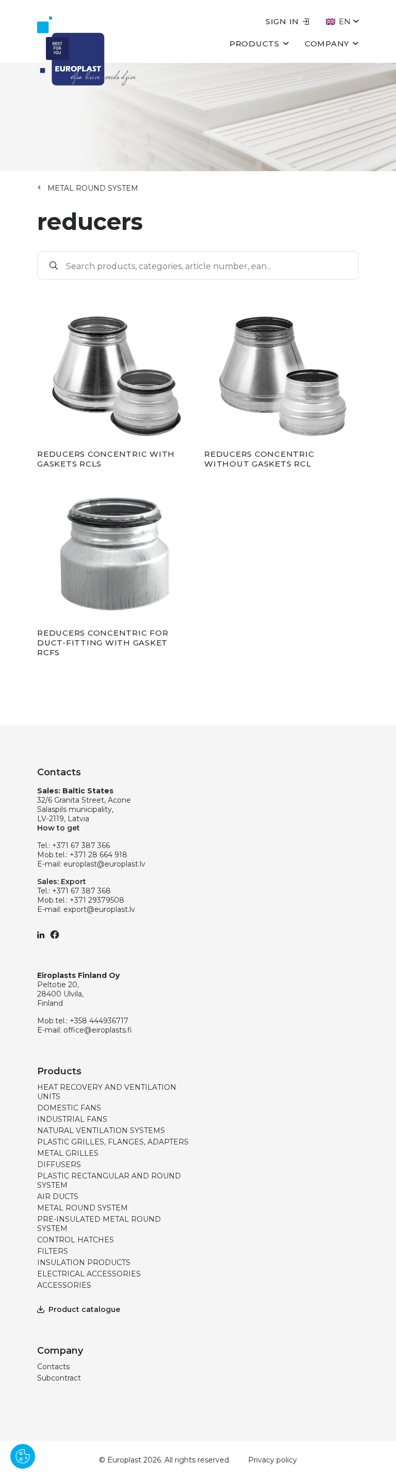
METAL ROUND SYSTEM (92, 188)
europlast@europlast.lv (104, 864)
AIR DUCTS (57, 1196)
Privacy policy (272, 1460)
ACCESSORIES (64, 1285)
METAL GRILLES (67, 1153)
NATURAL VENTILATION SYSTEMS (101, 1130)
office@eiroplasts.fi (97, 1030)
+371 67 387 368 (81, 890)
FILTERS (52, 1251)
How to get (58, 828)
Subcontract (59, 1378)
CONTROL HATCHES (75, 1239)
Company (327, 43)
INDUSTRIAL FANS (72, 1119)
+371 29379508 (97, 900)
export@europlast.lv (99, 909)
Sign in (282, 21)
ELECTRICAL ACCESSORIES (89, 1273)
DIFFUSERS (59, 1164)
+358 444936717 (99, 1020)
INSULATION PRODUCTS (83, 1262)
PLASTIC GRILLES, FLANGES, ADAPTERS (113, 1141)
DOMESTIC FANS (69, 1107)
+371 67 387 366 (81, 845)
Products (254, 43)
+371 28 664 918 (98, 854)
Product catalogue (84, 1309)
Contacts (53, 1366)
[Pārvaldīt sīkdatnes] (22, 1456)
